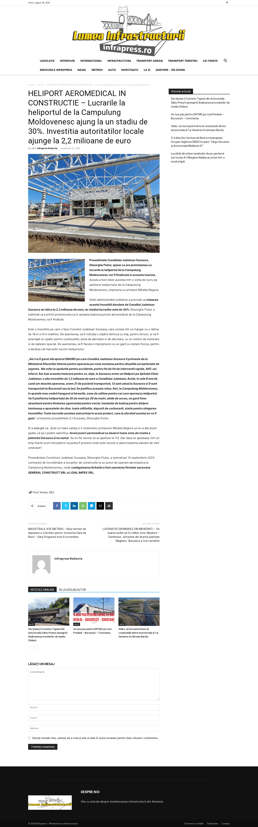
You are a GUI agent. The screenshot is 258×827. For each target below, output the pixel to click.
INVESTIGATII (129, 70)
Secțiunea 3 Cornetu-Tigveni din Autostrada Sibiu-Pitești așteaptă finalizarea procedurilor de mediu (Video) (200, 102)
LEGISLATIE (47, 60)
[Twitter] (65, 506)
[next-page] (36, 648)
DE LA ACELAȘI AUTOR (72, 589)
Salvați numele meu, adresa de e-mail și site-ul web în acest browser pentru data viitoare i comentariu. (95, 738)
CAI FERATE (210, 60)
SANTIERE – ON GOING (170, 70)
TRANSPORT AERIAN (149, 60)
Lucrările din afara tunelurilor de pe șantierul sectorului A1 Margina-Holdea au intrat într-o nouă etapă (198, 157)
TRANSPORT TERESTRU (183, 60)
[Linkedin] (74, 506)
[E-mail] (100, 506)
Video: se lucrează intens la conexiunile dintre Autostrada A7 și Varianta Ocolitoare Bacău (138, 633)
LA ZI (147, 70)
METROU (97, 70)
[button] (225, 61)
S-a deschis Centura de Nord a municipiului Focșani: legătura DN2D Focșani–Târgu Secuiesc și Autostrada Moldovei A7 (200, 141)
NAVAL (81, 70)
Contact (226, 823)
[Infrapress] (129, 30)
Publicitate (212, 823)
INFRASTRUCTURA (119, 60)
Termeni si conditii (194, 823)
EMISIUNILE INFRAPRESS (56, 70)
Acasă (31, 84)
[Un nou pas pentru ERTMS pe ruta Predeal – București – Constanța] (93, 611)
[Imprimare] (109, 506)
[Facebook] (227, 2)
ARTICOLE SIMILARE (42, 589)
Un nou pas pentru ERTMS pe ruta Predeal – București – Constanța (197, 116)
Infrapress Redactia (47, 148)
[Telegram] (91, 506)
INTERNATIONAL (91, 60)
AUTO (112, 70)
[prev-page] (30, 648)
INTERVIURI (67, 60)
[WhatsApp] (83, 506)
